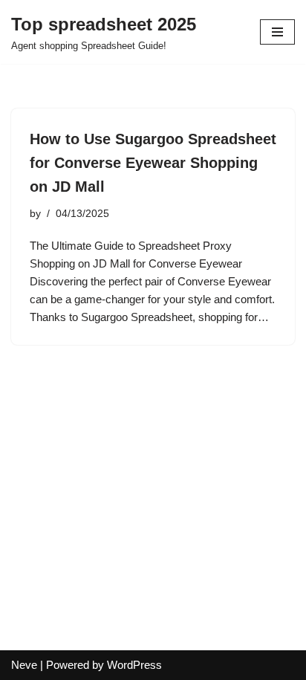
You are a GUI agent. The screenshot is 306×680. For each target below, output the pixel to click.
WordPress (134, 664)
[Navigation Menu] (277, 32)
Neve (24, 664)
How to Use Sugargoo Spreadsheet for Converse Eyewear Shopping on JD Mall (153, 163)
